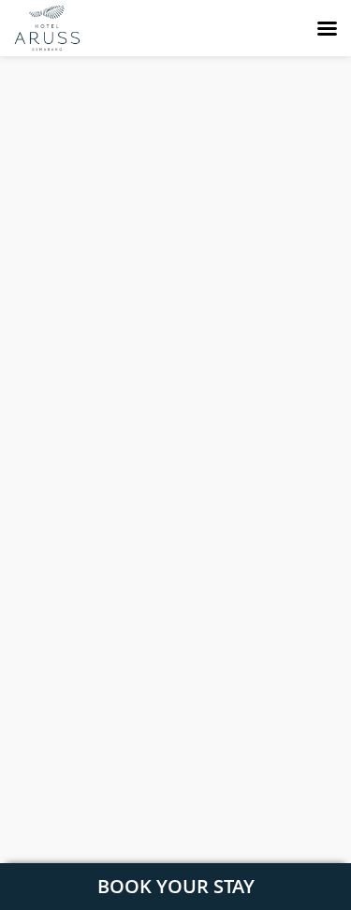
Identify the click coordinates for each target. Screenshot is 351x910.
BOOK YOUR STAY (176, 886)
